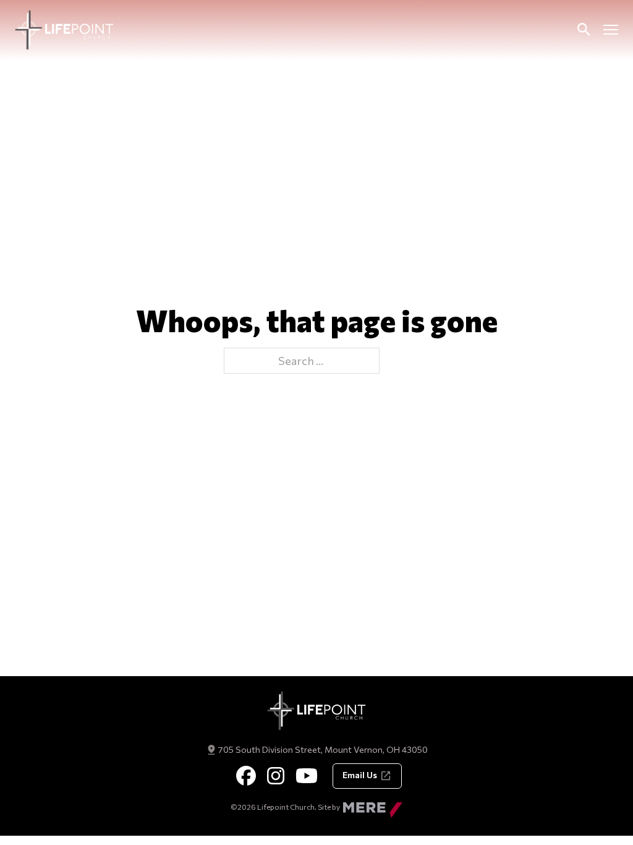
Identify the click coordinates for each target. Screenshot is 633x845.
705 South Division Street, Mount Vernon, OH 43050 (323, 749)
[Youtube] (307, 776)
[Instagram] (276, 776)
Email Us (359, 775)
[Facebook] (246, 776)
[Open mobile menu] (610, 30)
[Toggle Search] (583, 29)
